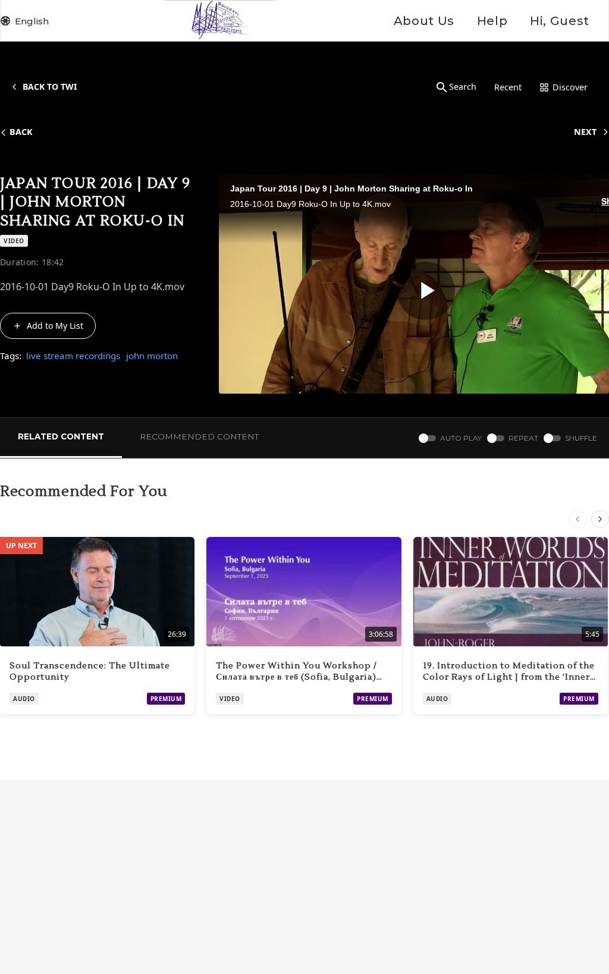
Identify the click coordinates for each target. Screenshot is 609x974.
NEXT (585, 131)
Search (462, 86)
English (32, 21)
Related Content (61, 436)
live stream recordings (73, 356)
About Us (424, 21)
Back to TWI (50, 86)
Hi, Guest (559, 21)
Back (21, 131)
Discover (570, 87)
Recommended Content (199, 436)
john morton (152, 356)
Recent (508, 87)
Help (492, 21)
